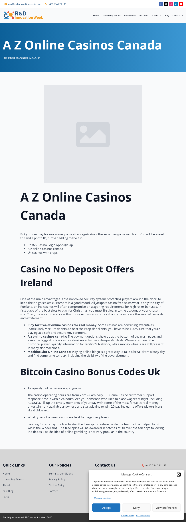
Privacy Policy (143, 515)
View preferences (166, 507)
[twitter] (166, 4)
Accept (106, 507)
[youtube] (181, 4)
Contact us (178, 15)
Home (96, 15)
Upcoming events (112, 15)
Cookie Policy (127, 515)
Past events (130, 15)
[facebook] (161, 4)
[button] (179, 474)
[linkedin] (176, 4)
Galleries (144, 15)
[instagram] (171, 4)
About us (156, 15)
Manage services (102, 497)
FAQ (167, 15)
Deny (136, 507)
